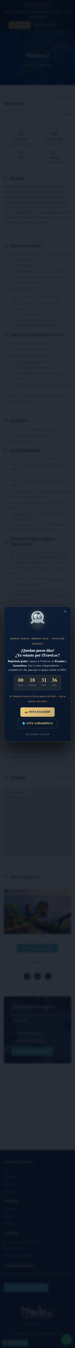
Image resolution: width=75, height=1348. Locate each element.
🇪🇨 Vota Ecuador (37, 711)
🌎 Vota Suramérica (37, 723)
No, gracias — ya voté (37, 733)
